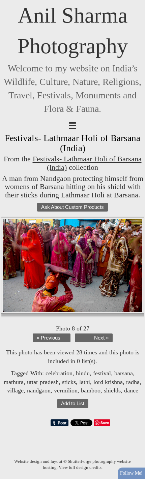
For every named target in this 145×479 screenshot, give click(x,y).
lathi (84, 382)
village (15, 390)
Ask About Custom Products (72, 207)
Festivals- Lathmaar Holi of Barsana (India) (87, 163)
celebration (59, 373)
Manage (136, 3)
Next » (101, 338)
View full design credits (80, 467)
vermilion (66, 390)
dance (131, 390)
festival (102, 373)
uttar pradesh (43, 382)
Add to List (72, 403)
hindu (83, 373)
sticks (69, 382)
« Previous (48, 338)
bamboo (90, 390)
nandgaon (39, 390)
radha (133, 382)
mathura (14, 382)
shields (112, 390)
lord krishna (108, 382)
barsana (123, 373)
